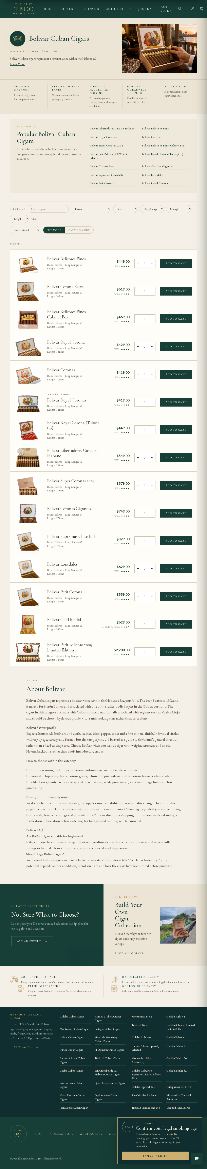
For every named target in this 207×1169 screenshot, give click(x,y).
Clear (34, 218)
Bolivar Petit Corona (102, 183)
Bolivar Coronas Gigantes (157, 166)
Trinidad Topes (140, 1025)
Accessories (91, 1134)
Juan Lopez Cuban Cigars (74, 1107)
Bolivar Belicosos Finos (156, 128)
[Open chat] (197, 1159)
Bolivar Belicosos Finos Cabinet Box (163, 145)
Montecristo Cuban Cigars (75, 1029)
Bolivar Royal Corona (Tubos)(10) (162, 154)
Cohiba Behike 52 (176, 1070)
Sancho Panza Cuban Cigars (71, 1085)
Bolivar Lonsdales (152, 175)
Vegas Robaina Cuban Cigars (72, 1097)
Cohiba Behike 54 (176, 1046)
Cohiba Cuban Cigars (72, 1016)
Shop (39, 1134)
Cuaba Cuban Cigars (71, 1070)
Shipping (91, 9)
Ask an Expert (32, 941)
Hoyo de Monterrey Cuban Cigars (106, 1039)
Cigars (67, 9)
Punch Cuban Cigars (71, 1050)
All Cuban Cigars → (26, 1047)
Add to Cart (176, 263)
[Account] (193, 9)
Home (49, 9)
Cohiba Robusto (141, 1037)
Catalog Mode (79, 230)
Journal (146, 9)
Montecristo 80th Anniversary (141, 1060)
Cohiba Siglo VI (175, 1016)
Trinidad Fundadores (178, 1107)
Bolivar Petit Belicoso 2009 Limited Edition (110, 156)
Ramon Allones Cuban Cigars (73, 1060)
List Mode (54, 230)
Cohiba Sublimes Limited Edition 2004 (180, 1027)
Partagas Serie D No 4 (178, 1087)
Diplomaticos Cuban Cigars (106, 1097)
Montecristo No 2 (142, 1016)
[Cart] (201, 9)
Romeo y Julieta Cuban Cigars (108, 1018)
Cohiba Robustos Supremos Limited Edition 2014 (146, 1074)
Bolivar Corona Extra (102, 166)
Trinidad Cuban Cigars (107, 1058)
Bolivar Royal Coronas (103, 137)
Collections (61, 1134)
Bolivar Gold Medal (64, 619)
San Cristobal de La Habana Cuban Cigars (107, 1072)
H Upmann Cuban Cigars (109, 1050)
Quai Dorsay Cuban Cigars (110, 1083)
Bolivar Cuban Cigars (72, 1037)
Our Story (166, 9)
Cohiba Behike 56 (176, 1058)
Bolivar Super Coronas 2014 (106, 145)
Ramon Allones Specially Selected (145, 1048)
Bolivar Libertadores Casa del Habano (112, 128)
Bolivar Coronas (152, 137)
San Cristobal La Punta (144, 1095)
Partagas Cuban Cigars (107, 1029)
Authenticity (118, 9)
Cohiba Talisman (175, 1037)
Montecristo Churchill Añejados (178, 1097)
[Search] (180, 9)
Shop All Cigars (132, 953)
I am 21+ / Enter (155, 1155)
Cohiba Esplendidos (143, 1087)
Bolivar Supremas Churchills (106, 175)
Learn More (17, 64)
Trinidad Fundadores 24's (146, 1107)
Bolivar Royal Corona (155, 183)
